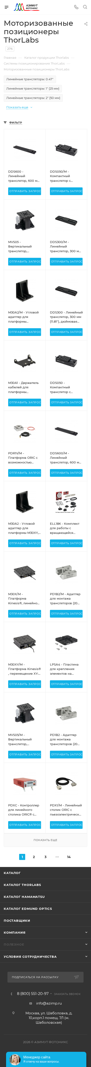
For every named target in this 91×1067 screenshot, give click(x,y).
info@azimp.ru (49, 1003)
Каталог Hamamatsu (24, 897)
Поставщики (17, 920)
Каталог (12, 873)
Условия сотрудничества (30, 956)
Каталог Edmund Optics (28, 908)
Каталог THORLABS (22, 885)
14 (69, 857)
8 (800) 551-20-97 (33, 994)
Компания (14, 932)
